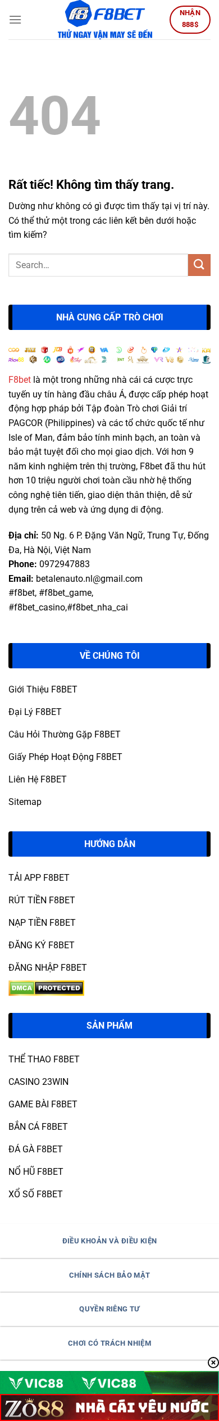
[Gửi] (199, 265)
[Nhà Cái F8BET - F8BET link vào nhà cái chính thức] (105, 19)
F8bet (19, 379)
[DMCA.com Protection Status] (46, 988)
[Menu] (15, 19)
